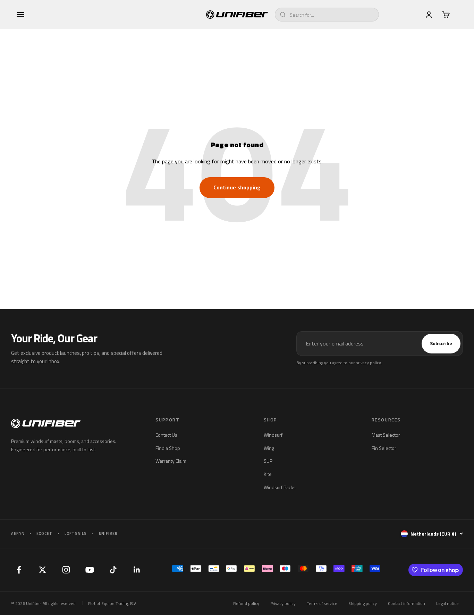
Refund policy (246, 603)
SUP (268, 460)
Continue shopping (237, 187)
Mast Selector (386, 434)
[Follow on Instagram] (66, 570)
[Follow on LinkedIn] (136, 570)
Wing (269, 448)
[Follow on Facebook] (18, 570)
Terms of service (322, 603)
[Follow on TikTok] (113, 570)
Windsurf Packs (280, 487)
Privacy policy (283, 603)
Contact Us (166, 434)
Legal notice (447, 603)
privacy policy (368, 362)
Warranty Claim (170, 460)
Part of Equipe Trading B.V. (112, 603)
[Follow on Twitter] (42, 570)
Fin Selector (384, 448)
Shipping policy (362, 603)
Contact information (406, 603)
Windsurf (273, 434)
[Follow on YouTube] (89, 570)
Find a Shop (167, 448)
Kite (268, 474)
